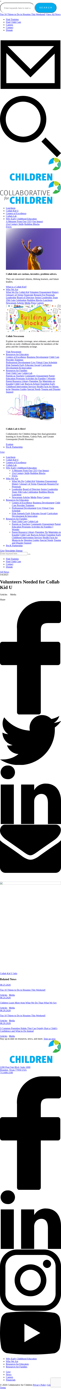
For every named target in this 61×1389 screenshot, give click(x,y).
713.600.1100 (6, 1072)
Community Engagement (36, 376)
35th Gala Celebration (16, 300)
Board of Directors (25, 297)
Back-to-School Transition (37, 384)
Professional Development (18, 362)
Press (33, 303)
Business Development (37, 357)
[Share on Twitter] (30, 764)
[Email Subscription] (30, 94)
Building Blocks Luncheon (39, 300)
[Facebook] (30, 1189)
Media (27, 303)
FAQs (9, 227)
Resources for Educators (17, 354)
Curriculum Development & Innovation (29, 366)
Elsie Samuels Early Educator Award (23, 365)
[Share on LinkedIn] (30, 823)
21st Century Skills (15, 224)
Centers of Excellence (16, 213)
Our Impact (37, 221)
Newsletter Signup (14, 550)
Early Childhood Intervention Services (30, 385)
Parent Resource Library (17, 381)
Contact (9, 27)
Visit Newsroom (13, 351)
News (8, 1374)
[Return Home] (30, 1062)
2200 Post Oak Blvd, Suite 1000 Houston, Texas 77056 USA (15, 1068)
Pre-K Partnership (14, 447)
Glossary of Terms (14, 295)
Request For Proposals (44, 295)
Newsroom (11, 303)
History (55, 292)
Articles (20, 303)
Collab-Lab (11, 216)
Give (2, 452)
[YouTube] (30, 1353)
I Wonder (50, 378)
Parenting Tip (35, 381)
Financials (28, 295)
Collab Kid (24, 292)
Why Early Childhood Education (21, 219)
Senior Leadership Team (46, 297)
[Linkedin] (30, 1248)
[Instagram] (30, 1310)
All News (4, 572)
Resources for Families (16, 370)
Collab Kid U (12, 210)
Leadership (11, 297)
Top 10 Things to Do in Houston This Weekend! (22, 14)
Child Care (19, 384)
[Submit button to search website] (29, 554)
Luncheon (10, 208)
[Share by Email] (30, 872)
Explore (9, 444)
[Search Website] (30, 156)
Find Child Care (13, 22)
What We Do (12, 292)
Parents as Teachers (15, 376)
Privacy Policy (39, 1385)
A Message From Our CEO (19, 221)
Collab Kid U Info (8, 973)
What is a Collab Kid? (16, 287)
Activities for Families (35, 378)
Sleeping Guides (19, 389)
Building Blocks (32, 224)
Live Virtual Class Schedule (44, 362)
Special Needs (34, 389)
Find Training (12, 19)
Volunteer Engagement (40, 292)
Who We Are (12, 289)
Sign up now (50, 1039)
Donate (9, 30)
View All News (53, 14)
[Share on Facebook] (30, 713)
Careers (9, 25)
